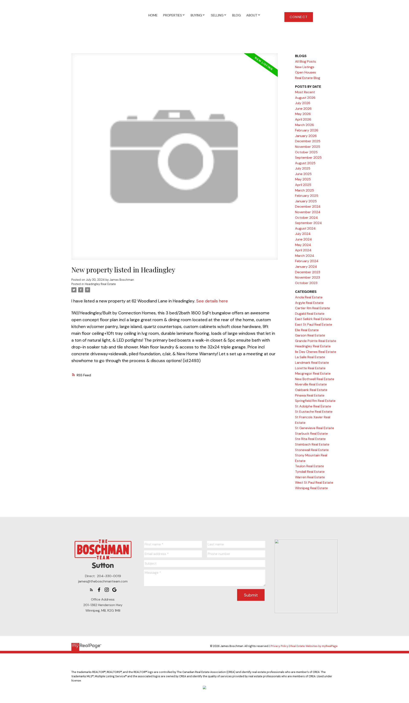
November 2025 (307, 146)
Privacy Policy (279, 646)
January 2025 (306, 201)
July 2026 (302, 103)
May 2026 (303, 114)
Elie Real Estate (307, 330)
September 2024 (308, 223)
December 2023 (307, 272)
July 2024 (303, 233)
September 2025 (308, 157)
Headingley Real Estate (100, 284)
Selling (217, 15)
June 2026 (303, 108)
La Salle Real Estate (310, 357)
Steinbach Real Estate (312, 444)
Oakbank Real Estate (311, 390)
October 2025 (306, 152)
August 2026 (305, 97)
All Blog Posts (305, 61)
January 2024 (306, 266)
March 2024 (304, 255)
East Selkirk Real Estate (313, 319)
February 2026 (306, 130)
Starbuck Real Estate (311, 433)
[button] (298, 17)
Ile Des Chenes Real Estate (315, 351)
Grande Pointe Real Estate (315, 341)
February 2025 (306, 195)
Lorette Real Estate (310, 368)
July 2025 (302, 168)
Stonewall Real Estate (312, 450)
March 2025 (304, 190)
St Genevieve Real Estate (314, 428)
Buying (196, 15)
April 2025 (303, 185)
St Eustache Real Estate (314, 411)
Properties (172, 15)
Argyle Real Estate (309, 302)
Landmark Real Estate (312, 362)
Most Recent (305, 92)
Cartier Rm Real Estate (312, 308)
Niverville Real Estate (311, 384)
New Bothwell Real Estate (314, 379)
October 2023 (306, 283)
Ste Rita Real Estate (310, 439)
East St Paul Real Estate (313, 324)
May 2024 (303, 245)
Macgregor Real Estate (313, 373)
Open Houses (305, 72)
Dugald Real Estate (309, 313)
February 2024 (306, 261)
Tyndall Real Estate (310, 471)
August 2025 (305, 163)
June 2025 (303, 174)
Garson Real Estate (310, 335)
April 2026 (303, 119)
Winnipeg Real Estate (311, 488)
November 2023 (307, 277)
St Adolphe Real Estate (313, 406)
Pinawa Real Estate (309, 395)
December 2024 (308, 206)
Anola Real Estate (309, 297)
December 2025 (307, 141)
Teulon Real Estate (309, 466)
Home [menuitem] (153, 15)
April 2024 (303, 250)
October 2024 (306, 217)
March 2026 (304, 125)
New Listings (304, 67)
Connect (299, 17)
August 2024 (305, 228)
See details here (212, 301)
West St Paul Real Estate (314, 482)
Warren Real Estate (310, 477)
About (251, 15)
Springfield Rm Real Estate (315, 400)
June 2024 (303, 239)
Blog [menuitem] (236, 15)
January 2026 (306, 136)
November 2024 (307, 212)
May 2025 (303, 179)
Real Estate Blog (307, 78)
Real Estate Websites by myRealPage (314, 646)
